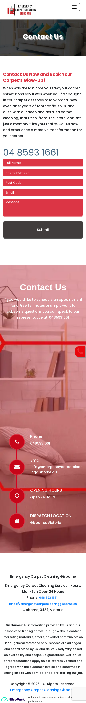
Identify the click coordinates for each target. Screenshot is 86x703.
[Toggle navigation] (74, 7)
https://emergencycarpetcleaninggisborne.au (43, 604)
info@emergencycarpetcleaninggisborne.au (57, 469)
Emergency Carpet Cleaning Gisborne (43, 690)
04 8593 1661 (31, 152)
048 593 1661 (48, 598)
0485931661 (59, 317)
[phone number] (80, 351)
